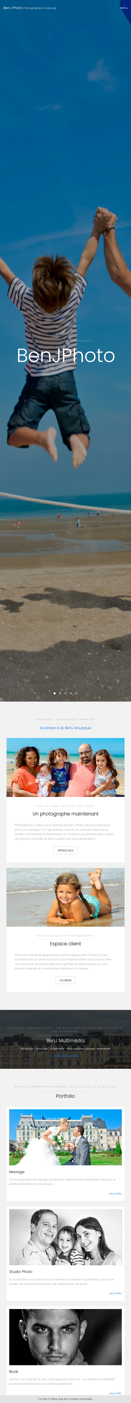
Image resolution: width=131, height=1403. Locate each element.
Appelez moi (65, 850)
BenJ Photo (29, 7)
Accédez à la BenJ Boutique (65, 728)
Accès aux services (65, 1055)
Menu (124, 8)
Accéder (65, 980)
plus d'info (115, 1193)
